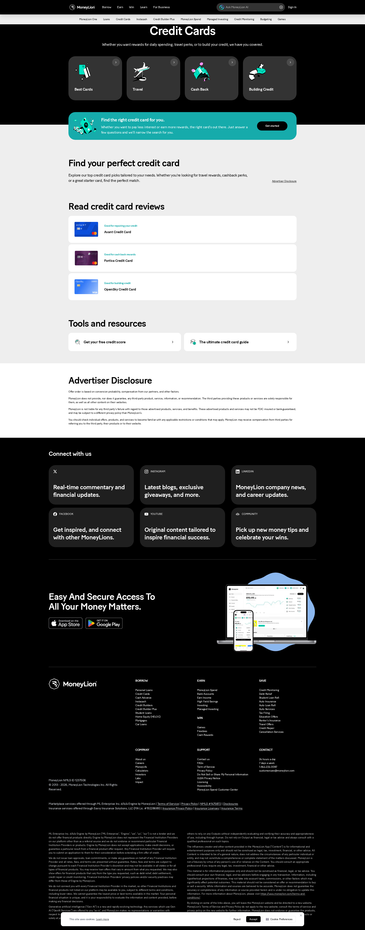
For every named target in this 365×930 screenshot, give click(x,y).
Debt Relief (265, 694)
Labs (137, 778)
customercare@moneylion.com (276, 770)
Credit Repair (266, 728)
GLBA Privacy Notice (208, 778)
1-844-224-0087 (268, 767)
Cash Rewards (205, 735)
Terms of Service (168, 804)
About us (140, 759)
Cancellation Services (271, 732)
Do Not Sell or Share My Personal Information (222, 774)
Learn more (102, 919)
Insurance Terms (232, 808)
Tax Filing (264, 713)
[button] (279, 919)
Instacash (140, 701)
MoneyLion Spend (207, 690)
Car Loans (141, 724)
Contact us (203, 759)
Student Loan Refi (269, 697)
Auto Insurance (267, 701)
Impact (139, 782)
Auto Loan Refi (267, 705)
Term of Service (206, 767)
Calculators (141, 770)
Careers (139, 763)
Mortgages (141, 720)
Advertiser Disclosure (284, 181)
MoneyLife (141, 767)
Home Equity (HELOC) (148, 716)
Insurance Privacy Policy (177, 808)
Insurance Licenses (207, 808)
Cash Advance (143, 697)
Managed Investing (207, 709)
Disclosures (230, 804)
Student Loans (143, 713)
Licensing (202, 782)
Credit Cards (142, 694)
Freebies (202, 731)
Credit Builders (144, 705)
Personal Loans (143, 690)
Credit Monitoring (269, 690)
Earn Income (204, 697)
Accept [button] (253, 919)
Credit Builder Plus (146, 709)
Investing (202, 705)
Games (201, 727)
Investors (140, 774)
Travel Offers (266, 724)
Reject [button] (237, 919)
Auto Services (267, 709)
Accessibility (204, 786)
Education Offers (268, 716)
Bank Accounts (205, 694)
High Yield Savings (207, 701)
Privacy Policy (204, 770)
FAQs (200, 763)
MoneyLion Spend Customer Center (217, 789)
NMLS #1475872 (210, 804)
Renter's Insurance (269, 720)
